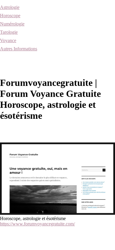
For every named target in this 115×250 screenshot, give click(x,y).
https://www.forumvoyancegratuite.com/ (37, 223)
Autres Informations (18, 48)
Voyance (8, 40)
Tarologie (9, 32)
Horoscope (10, 15)
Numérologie (12, 23)
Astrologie (9, 7)
